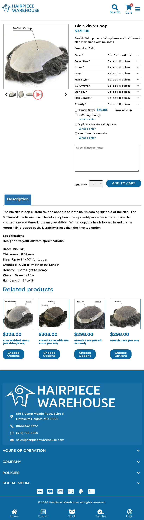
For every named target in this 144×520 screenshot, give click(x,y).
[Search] (115, 7)
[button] (137, 9)
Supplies (100, 516)
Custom (43, 516)
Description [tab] (18, 199)
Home (14, 516)
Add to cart (123, 183)
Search (115, 12)
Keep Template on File (92, 133)
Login (129, 516)
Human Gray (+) (93, 110)
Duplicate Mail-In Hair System (97, 124)
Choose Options (13, 354)
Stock (72, 516)
